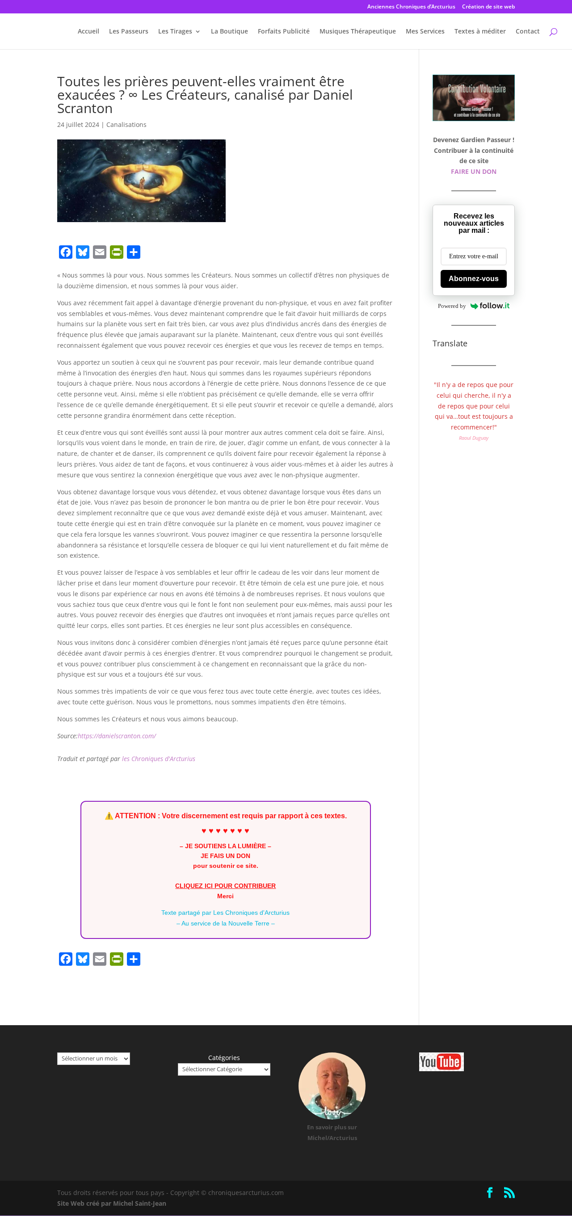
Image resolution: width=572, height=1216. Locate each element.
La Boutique (229, 31)
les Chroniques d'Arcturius (158, 758)
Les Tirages (175, 31)
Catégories (224, 1057)
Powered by (452, 306)
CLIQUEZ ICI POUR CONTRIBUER (225, 885)
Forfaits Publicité (284, 31)
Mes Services (425, 31)
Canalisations (126, 124)
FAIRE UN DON (473, 171)
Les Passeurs (128, 31)
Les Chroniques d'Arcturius (251, 912)
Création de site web (488, 7)
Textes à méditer (480, 31)
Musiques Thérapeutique (358, 31)
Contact (528, 31)
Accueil (88, 31)
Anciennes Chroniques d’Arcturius (411, 7)
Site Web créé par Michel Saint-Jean (111, 1203)
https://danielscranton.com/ (117, 736)
